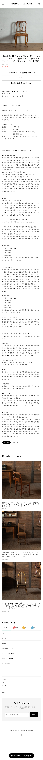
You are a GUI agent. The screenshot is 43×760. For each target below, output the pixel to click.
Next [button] (41, 29)
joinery (5, 669)
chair (4, 643)
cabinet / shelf (8, 648)
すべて (6, 627)
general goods (8, 658)
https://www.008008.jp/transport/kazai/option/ (18, 222)
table (4, 638)
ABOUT (4, 686)
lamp (4, 674)
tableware (6, 664)
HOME (4, 682)
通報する (15, 442)
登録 (33, 714)
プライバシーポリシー (14, 730)
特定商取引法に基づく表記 (27, 730)
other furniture (8, 653)
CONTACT (6, 693)
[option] (21, 29)
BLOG (4, 689)
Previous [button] (2, 29)
